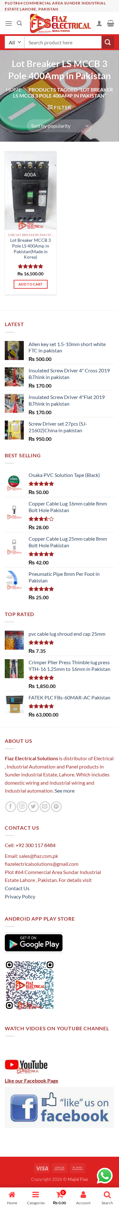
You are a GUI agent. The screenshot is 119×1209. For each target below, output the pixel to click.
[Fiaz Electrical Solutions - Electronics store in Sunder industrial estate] (59, 23)
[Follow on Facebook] (10, 806)
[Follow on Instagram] (22, 806)
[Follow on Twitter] (33, 806)
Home (14, 90)
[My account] (99, 23)
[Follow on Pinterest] (56, 806)
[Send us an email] (45, 806)
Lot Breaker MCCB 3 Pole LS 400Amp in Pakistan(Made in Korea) (30, 249)
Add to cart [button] (30, 284)
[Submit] (108, 42)
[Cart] (110, 23)
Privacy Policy (20, 896)
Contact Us (17, 888)
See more (64, 791)
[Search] (19, 23)
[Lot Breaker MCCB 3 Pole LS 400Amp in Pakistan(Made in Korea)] (30, 190)
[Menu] (8, 23)
